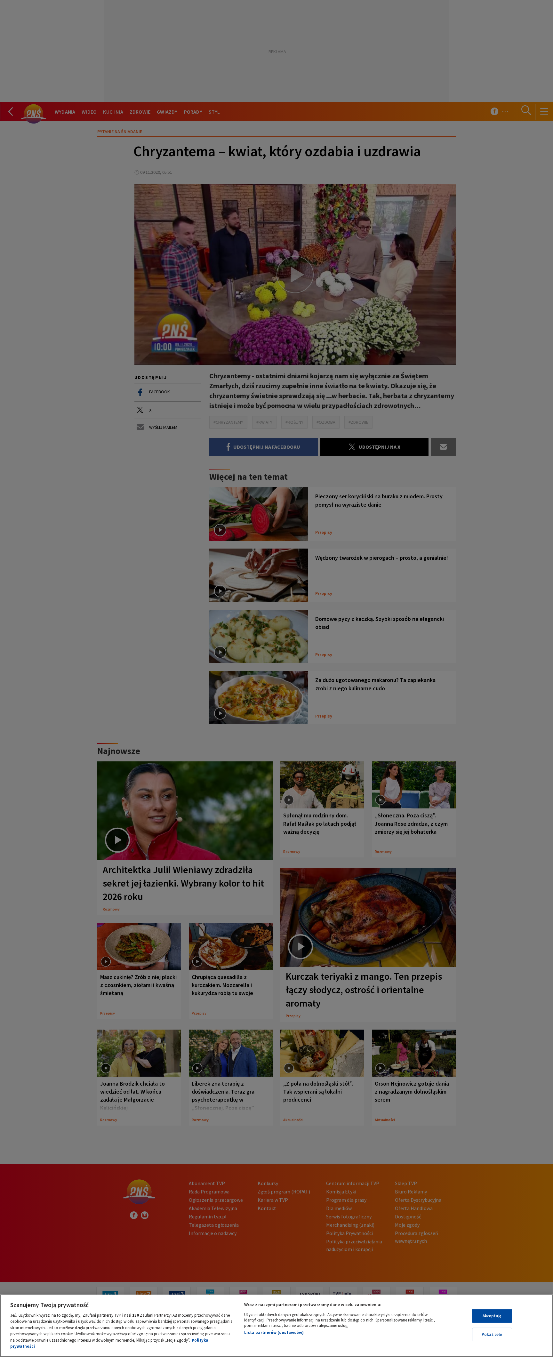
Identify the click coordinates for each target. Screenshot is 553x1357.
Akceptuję (492, 1316)
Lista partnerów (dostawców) (274, 1332)
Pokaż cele (492, 1334)
